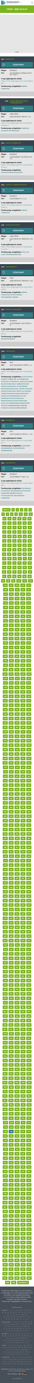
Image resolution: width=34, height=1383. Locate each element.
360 (17, 812)
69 (14, 558)
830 (17, 1229)
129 (11, 607)
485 (17, 923)
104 (11, 585)
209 (11, 678)
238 (5, 705)
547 (29, 976)
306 (23, 763)
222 (28, 687)
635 (17, 1056)
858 (5, 1256)
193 (5, 665)
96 (29, 576)
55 (4, 550)
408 (5, 856)
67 (4, 558)
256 (23, 718)
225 (17, 692)
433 (5, 878)
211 (23, 678)
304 (11, 763)
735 (17, 1145)
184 (11, 656)
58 (19, 550)
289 (11, 749)
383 (5, 834)
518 (5, 954)
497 (29, 931)
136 (23, 612)
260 (17, 723)
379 (11, 829)
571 (23, 998)
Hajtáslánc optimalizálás (10, 381)
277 (29, 736)
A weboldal (7, 1297)
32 (9, 532)
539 (11, 971)
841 (23, 1238)
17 (24, 518)
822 (29, 1220)
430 (17, 874)
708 (5, 1122)
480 (17, 918)
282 (29, 741)
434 (11, 878)
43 (4, 541)
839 (11, 1238)
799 (11, 1202)
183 (5, 656)
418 (5, 865)
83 (25, 567)
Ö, (9, 1317)
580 (17, 1007)
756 (23, 1162)
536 (23, 967)
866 (23, 1260)
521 (23, 954)
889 (13, 1282)
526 (23, 958)
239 (11, 705)
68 (9, 558)
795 (17, 1198)
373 (5, 825)
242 (29, 705)
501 (23, 936)
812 (29, 1211)
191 (23, 661)
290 (17, 749)
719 (11, 1131)
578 (5, 1007)
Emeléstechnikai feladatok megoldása (14, 400)
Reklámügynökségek (8, 339)
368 (5, 820)
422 (28, 865)
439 (11, 883)
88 (19, 572)
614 (11, 1038)
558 (5, 989)
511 (23, 945)
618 (5, 1043)
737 (29, 1145)
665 (17, 1082)
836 (23, 1233)
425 (17, 869)
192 (29, 661)
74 (9, 563)
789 (11, 1194)
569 (11, 998)
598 (5, 1025)
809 (11, 1211)
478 (5, 918)
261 (23, 723)
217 (28, 683)
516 (23, 949)
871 (23, 1265)
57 (14, 550)
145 (17, 621)
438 (5, 883)
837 (29, 1233)
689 (11, 1105)
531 (23, 963)
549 (11, 980)
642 (29, 1060)
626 (23, 1047)
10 (21, 514)
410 (17, 856)
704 (11, 1118)
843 (5, 1242)
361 (23, 812)
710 (17, 1122)
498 (5, 936)
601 (23, 1025)
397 (29, 843)
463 (5, 905)
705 (17, 1118)
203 (5, 674)
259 (11, 723)
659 (11, 1078)
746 (23, 1154)
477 (29, 914)
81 (14, 567)
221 (23, 687)
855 (17, 1251)
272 (29, 732)
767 (29, 1171)
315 (17, 772)
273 (5, 736)
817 (29, 1216)
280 (17, 741)
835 (17, 1233)
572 (29, 998)
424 (11, 869)
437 (29, 878)
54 (29, 545)
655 (17, 1074)
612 (29, 1034)
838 (5, 1238)
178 (5, 652)
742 (29, 1149)
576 (23, 1003)
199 (11, 669)
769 (11, 1176)
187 (29, 656)
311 (23, 767)
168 (5, 643)
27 (14, 527)
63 (14, 554)
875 (17, 1269)
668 (5, 1087)
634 (11, 1056)
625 (17, 1047)
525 (17, 958)
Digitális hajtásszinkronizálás (11, 396)
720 (17, 1131)
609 (11, 1034)
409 (11, 856)
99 (13, 581)
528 (5, 963)
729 (11, 1140)
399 (11, 847)
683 (5, 1100)
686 (23, 1100)
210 (17, 678)
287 (29, 745)
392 (29, 838)
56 (9, 550)
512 (29, 945)
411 (23, 856)
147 (28, 621)
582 (29, 1007)
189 (11, 661)
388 (5, 838)
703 (5, 1118)
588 (5, 1016)
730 (17, 1140)
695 (17, 1109)
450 (17, 892)
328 (5, 785)
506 (23, 940)
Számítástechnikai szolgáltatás (12, 172)
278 (5, 741)
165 (17, 638)
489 (11, 927)
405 (17, 852)
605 (17, 1029)
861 (23, 1256)
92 (9, 576)
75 (14, 563)
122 (28, 598)
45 (14, 541)
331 (23, 785)
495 (17, 931)
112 (28, 590)
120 (17, 598)
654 (11, 1074)
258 (5, 723)
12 (30, 514)
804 (11, 1207)
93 (14, 576)
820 (17, 1220)
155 (17, 629)
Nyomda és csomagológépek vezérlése (14, 408)
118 (5, 598)
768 (5, 1176)
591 (23, 1016)
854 (11, 1251)
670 (17, 1087)
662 (29, 1078)
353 (5, 807)
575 (17, 1003)
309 (11, 767)
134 (11, 612)
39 (14, 536)
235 (17, 701)
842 (29, 1238)
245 (17, 709)
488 (5, 927)
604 (11, 1029)
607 (29, 1029)
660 (17, 1078)
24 (29, 523)
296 (23, 754)
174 (11, 647)
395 (17, 843)
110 (17, 590)
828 (5, 1229)
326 (23, 780)
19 (4, 523)
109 (11, 590)
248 (5, 714)
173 (5, 647)
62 (9, 554)
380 (17, 829)
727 (29, 1136)
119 (11, 598)
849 (11, 1247)
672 (29, 1087)
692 (29, 1105)
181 (23, 652)
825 (17, 1225)
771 (23, 1176)
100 (19, 581)
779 (11, 1185)
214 (11, 683)
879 (11, 1273)
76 (19, 563)
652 (29, 1069)
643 (5, 1065)
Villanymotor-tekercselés (10, 130)
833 (5, 1233)
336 (23, 789)
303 (5, 763)
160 (17, 634)
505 (17, 940)
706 (23, 1118)
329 (11, 785)
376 (23, 825)
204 (11, 674)
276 (23, 736)
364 (11, 816)
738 (5, 1149)
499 (11, 936)
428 (5, 874)
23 (24, 523)
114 (11, 594)
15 (14, 518)
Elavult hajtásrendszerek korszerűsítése (15, 403)
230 (17, 696)
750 (17, 1158)
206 (23, 674)
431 (23, 874)
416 (23, 860)
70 (20, 558)
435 (17, 878)
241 (23, 705)
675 (17, 1091)
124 (11, 603)
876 (23, 1269)
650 (17, 1069)
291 (23, 749)
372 (29, 820)
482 (29, 918)
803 (5, 1207)
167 (29, 638)
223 (5, 692)
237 (29, 701)
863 (5, 1260)
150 (17, 625)
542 (29, 971)
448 (5, 892)
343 (5, 798)
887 (29, 1278)
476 (23, 914)
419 (11, 865)
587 (29, 1011)
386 (23, 834)
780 (17, 1185)
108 (5, 590)
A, (8, 1312)
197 (28, 665)
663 (5, 1082)
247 (29, 709)
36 (29, 532)
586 (23, 1011)
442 (29, 883)
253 (5, 718)
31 (4, 532)
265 (17, 727)
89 (25, 572)
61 (4, 554)
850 (17, 1247)
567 (29, 994)
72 (30, 558)
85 (4, 572)
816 (23, 1216)
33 (14, 532)
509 (11, 945)
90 (30, 572)
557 (29, 985)
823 (5, 1225)
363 (5, 816)
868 (5, 1265)
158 (5, 634)
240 (17, 705)
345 (17, 798)
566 (23, 994)
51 (14, 545)
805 (17, 1207)
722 (28, 1131)
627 (29, 1047)
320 (17, 776)
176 (23, 647)
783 (5, 1189)
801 (23, 1202)
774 (11, 1180)
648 (5, 1069)
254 (11, 718)
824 (11, 1225)
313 (5, 772)
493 (5, 931)
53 (24, 545)
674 (11, 1091)
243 (5, 709)
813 (5, 1216)
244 (11, 709)
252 (29, 714)
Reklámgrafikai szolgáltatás (20, 491)
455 (17, 896)
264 (11, 727)
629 (11, 1051)
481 (23, 918)
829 (11, 1229)
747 (28, 1154)
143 (5, 621)
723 (5, 1136)
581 (23, 1007)
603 (5, 1029)
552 (29, 980)
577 (29, 1003)
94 (19, 576)
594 (11, 1020)
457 (29, 896)
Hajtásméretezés (23, 379)
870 (17, 1265)
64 (19, 554)
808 (5, 1211)
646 (23, 1065)
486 (23, 923)
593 (5, 1020)
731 (23, 1140)
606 (23, 1029)
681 (23, 1096)
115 (17, 594)
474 (11, 914)
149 (11, 625)
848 (5, 1247)
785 (17, 1189)
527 (29, 958)
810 (17, 1211)
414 (11, 860)
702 (29, 1114)
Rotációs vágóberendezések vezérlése (14, 405)
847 (29, 1242)
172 (29, 643)
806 (23, 1207)
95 (24, 576)
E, (22, 1312)
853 (5, 1251)
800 (17, 1202)
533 (5, 967)
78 (30, 563)
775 (17, 1180)
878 (5, 1273)
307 (29, 763)
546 (23, 976)
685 (17, 1100)
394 (11, 843)
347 (29, 798)
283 (5, 745)
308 (5, 767)
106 (23, 585)
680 (17, 1096)
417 (28, 860)
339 (11, 794)
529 (11, 963)
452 (29, 892)
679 (11, 1096)
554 (11, 985)
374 (11, 825)
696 (23, 1109)
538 (5, 971)
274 (11, 736)
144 (11, 621)
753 (5, 1162)
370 (17, 820)
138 (5, 616)
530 (17, 963)
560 (17, 989)
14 (9, 518)
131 (23, 607)
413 (5, 860)
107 (29, 585)
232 (29, 696)
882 (29, 1273)
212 (29, 678)
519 (11, 954)
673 (5, 1091)
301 (23, 758)
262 (29, 723)
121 (23, 598)
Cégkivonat (18, 65)
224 (11, 692)
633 (5, 1056)
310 (17, 767)
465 (17, 905)
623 (5, 1047)
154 (11, 629)
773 (5, 1180)
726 (23, 1136)
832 (29, 1229)
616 (23, 1038)
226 (23, 692)
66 (30, 554)
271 (23, 732)
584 (11, 1011)
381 (23, 829)
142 (28, 616)
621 (23, 1043)
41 (24, 536)
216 (23, 683)
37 (4, 536)
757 (29, 1162)
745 (17, 1154)
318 (5, 776)
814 (11, 1216)
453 (5, 896)
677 (29, 1091)
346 (23, 798)
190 (17, 661)
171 (23, 643)
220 (17, 687)
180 (17, 652)
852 (29, 1247)
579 (11, 1007)
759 (11, 1167)
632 (29, 1051)
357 (29, 807)
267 (29, 727)
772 (29, 1176)
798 (5, 1202)
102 (30, 581)
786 (23, 1189)
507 (29, 940)
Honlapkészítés (17, 1378)
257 (29, 718)
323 (5, 780)
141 (23, 616)
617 (29, 1038)
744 (11, 1154)
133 (5, 612)
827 (29, 1225)
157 (28, 629)
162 (28, 634)
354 (11, 807)
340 (17, 794)
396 (23, 843)
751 (23, 1158)
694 (11, 1109)
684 (11, 1100)
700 (17, 1114)
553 (5, 985)
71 (25, 558)
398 (5, 847)
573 (5, 1003)
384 (11, 834)
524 (11, 958)
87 (14, 572)
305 (17, 763)
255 (17, 718)
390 (17, 838)
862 (29, 1256)
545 (17, 976)
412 (29, 856)
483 (5, 923)
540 (17, 971)
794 (11, 1198)
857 (29, 1251)
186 (23, 656)
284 (11, 745)
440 (17, 883)
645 (17, 1065)
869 (11, 1265)
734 (11, 1145)
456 (23, 896)
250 (17, 714)
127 (28, 603)
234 (11, 701)
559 (11, 989)
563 (5, 994)
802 (29, 1202)
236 (23, 701)
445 (17, 887)
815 (17, 1216)
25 (4, 527)
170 (17, 643)
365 (17, 816)
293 (5, 754)
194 (11, 665)
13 (4, 518)
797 (29, 1198)
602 (29, 1025)
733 (5, 1145)
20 (9, 523)
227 (29, 692)
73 (4, 563)
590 (17, 1016)
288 (5, 749)
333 (5, 789)
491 (23, 927)
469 (11, 909)
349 (11, 803)
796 (23, 1198)
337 (29, 789)
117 (28, 594)
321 (23, 776)
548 (5, 980)
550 (17, 980)
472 (29, 909)
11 (25, 514)
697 (29, 1109)
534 (11, 967)
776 (23, 1180)
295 (17, 754)
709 (11, 1122)
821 (23, 1220)
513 (5, 949)
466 (23, 905)
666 (23, 1082)
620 (17, 1043)
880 (17, 1273)
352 (29, 803)
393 (5, 843)
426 (23, 869)
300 (17, 758)
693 (5, 1109)
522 (28, 954)
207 (29, 674)
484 (11, 923)
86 (9, 572)
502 (29, 936)
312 (29, 767)
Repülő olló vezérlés (24, 391)
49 (4, 545)
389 (11, 838)
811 (23, 1211)
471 (23, 909)
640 (17, 1060)
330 (17, 785)
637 (29, 1056)
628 (5, 1051)
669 (11, 1087)
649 (11, 1069)
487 (29, 923)
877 (29, 1269)
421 (23, 865)
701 (23, 1114)
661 (23, 1078)
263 (5, 727)
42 (30, 536)
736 (23, 1145)
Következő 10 (23, 1282)
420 (17, 865)
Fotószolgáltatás (7, 495)
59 (24, 550)
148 (5, 625)
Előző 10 (6, 510)
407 (29, 852)
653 (5, 1074)
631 (23, 1051)
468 (5, 909)
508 (5, 945)
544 (11, 976)
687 (29, 1100)
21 (14, 523)
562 (29, 989)
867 (29, 1260)
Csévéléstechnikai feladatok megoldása (15, 393)
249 (11, 714)
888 (7, 1282)
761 (23, 1167)
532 (29, 963)
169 (11, 643)
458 (5, 900)
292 (29, 749)
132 (28, 607)
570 (17, 998)
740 (17, 1149)
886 (23, 1278)
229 (11, 696)
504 (11, 940)
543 (5, 976)
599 (11, 1025)
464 (11, 905)
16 (19, 518)
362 (29, 812)
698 (5, 1114)
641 (23, 1060)
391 (23, 838)
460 (17, 900)
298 (5, 758)
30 (30, 527)
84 (30, 567)
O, (4, 1317)
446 (23, 887)
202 (29, 669)
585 (17, 1011)
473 (5, 914)
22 (19, 523)
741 (23, 1149)
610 (17, 1034)
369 (11, 820)
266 (23, 727)
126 (23, 603)
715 (17, 1127)
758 (5, 1167)
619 (11, 1043)
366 (23, 816)
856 (23, 1251)
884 (11, 1278)
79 (4, 567)
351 (23, 803)
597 (29, 1020)
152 (28, 625)
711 (23, 1122)
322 (28, 776)
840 (17, 1238)
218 (5, 687)
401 (23, 847)
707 (29, 1118)
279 (11, 741)
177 (28, 647)
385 (17, 834)
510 (17, 945)
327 (29, 780)
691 (23, 1105)
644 (11, 1065)
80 (9, 567)
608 (5, 1034)
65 (24, 554)
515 (17, 949)
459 (11, 900)
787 (29, 1189)
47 (24, 541)
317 (28, 772)
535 (17, 967)
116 (23, 594)
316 (23, 772)
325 (17, 780)
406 (23, 852)
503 (5, 940)
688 (5, 1105)
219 (11, 687)
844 (11, 1242)
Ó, (6, 1317)
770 (17, 1176)
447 (29, 887)
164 (11, 638)
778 (5, 1185)
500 (17, 936)
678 (5, 1096)
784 (11, 1189)
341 (23, 794)
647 (29, 1065)
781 (23, 1185)
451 (23, 892)
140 (17, 616)
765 (17, 1171)
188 (5, 661)
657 (29, 1074)
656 (23, 1074)
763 (5, 1171)
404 (11, 852)
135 (17, 612)
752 (28, 1158)
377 (29, 825)
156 (23, 629)
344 (11, 798)
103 (5, 585)
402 (29, 847)
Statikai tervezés (16, 295)
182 (28, 652)
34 (19, 532)
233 (5, 701)
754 (11, 1162)
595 (17, 1020)
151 (23, 625)
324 (11, 780)
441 (23, 883)
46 (19, 541)
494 (11, 931)
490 (17, 927)
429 (11, 874)
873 (5, 1269)
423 (5, 869)
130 (17, 607)
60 (30, 550)
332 (29, 785)
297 (29, 754)
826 (23, 1225)
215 (17, 683)
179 (11, 652)
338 (5, 794)
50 (9, 545)
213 (5, 683)
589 (11, 1016)
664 (11, 1082)
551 (23, 980)
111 (23, 590)
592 (29, 1016)
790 (17, 1194)
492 (29, 927)
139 (11, 616)
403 (5, 852)
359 (11, 812)
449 (11, 892)
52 (19, 545)
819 (11, 1220)
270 (17, 732)
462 (29, 900)
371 (23, 820)
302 (29, 758)
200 (17, 669)
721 (23, 1131)
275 (17, 736)
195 (17, 665)
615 (17, 1038)
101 (25, 581)
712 (29, 1122)
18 (29, 518)
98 (8, 581)
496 (23, 931)
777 (29, 1180)
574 (11, 1003)
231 (23, 696)
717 (28, 1127)
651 (23, 1069)
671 (23, 1087)
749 (11, 1158)
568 (5, 998)
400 (17, 847)
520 (17, 954)
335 (17, 789)
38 (9, 536)
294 (11, 754)
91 (4, 576)
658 (5, 1078)
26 (9, 527)
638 (5, 1060)
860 (17, 1256)
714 (11, 1127)
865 (17, 1260)
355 (17, 807)
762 (29, 1167)
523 (5, 958)
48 (30, 541)
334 (11, 789)
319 (11, 776)
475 (17, 914)
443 (5, 887)
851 (23, 1247)
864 (11, 1260)
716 (23, 1127)
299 (11, 758)
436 (23, 878)
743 (5, 1154)
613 (5, 1038)
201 (23, 669)
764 (11, 1171)
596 (23, 1020)
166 (23, 638)
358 (5, 812)
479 (11, 918)
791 (23, 1194)
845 (17, 1242)
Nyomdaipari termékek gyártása (11, 493)
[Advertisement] (17, 33)
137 (28, 612)
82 (19, 567)
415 (17, 860)
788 (5, 1194)
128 (5, 607)
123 (5, 603)
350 (17, 803)
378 (5, 829)
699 (11, 1114)
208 (5, 678)
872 (29, 1265)
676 (23, 1091)
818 (5, 1220)
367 (29, 816)
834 (11, 1233)
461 (23, 900)
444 (11, 887)
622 (29, 1043)
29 (24, 527)
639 (11, 1060)
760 (17, 1167)
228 (5, 696)
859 (11, 1256)
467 (29, 905)
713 (5, 1127)
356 (23, 807)
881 (23, 1273)
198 (5, 669)
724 (11, 1136)
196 (23, 665)
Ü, (9, 1319)
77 (24, 563)
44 (9, 541)
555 (17, 985)
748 (5, 1158)
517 (28, 949)
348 (5, 803)
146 (23, 621)
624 (11, 1047)
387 (29, 834)
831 (23, 1229)
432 (29, 874)
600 (17, 1025)
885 (17, 1278)
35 (24, 532)
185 (17, 656)
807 (29, 1207)
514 (11, 949)
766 (23, 1171)
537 (29, 967)
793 (5, 1198)
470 (17, 909)
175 (17, 647)
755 (17, 1162)
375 (17, 825)
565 (17, 994)
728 (5, 1140)
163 (5, 638)
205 (17, 674)
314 (11, 772)
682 (29, 1096)
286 (23, 745)
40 (19, 536)
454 (11, 896)
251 (23, 714)
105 (17, 585)
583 (5, 1011)
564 (11, 994)
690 (17, 1105)
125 (17, 603)
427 (29, 869)
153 (5, 629)
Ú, (6, 1319)
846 (23, 1242)
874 (11, 1269)
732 (29, 1140)
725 (17, 1136)
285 (17, 745)
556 (23, 985)
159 (11, 634)
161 (23, 634)
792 (29, 1194)
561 (23, 989)
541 (23, 971)
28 (19, 527)
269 (11, 732)
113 (6, 594)
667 (29, 1082)
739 (11, 1149)
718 (5, 1131)
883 (5, 1278)
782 (29, 1185)
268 (5, 732)
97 (3, 581)
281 (23, 741)
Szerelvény (25, 128)
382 (29, 829)
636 (23, 1056)
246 (23, 709)
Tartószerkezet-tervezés (9, 297)
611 (23, 1034)
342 (29, 794)
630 (17, 1051)
